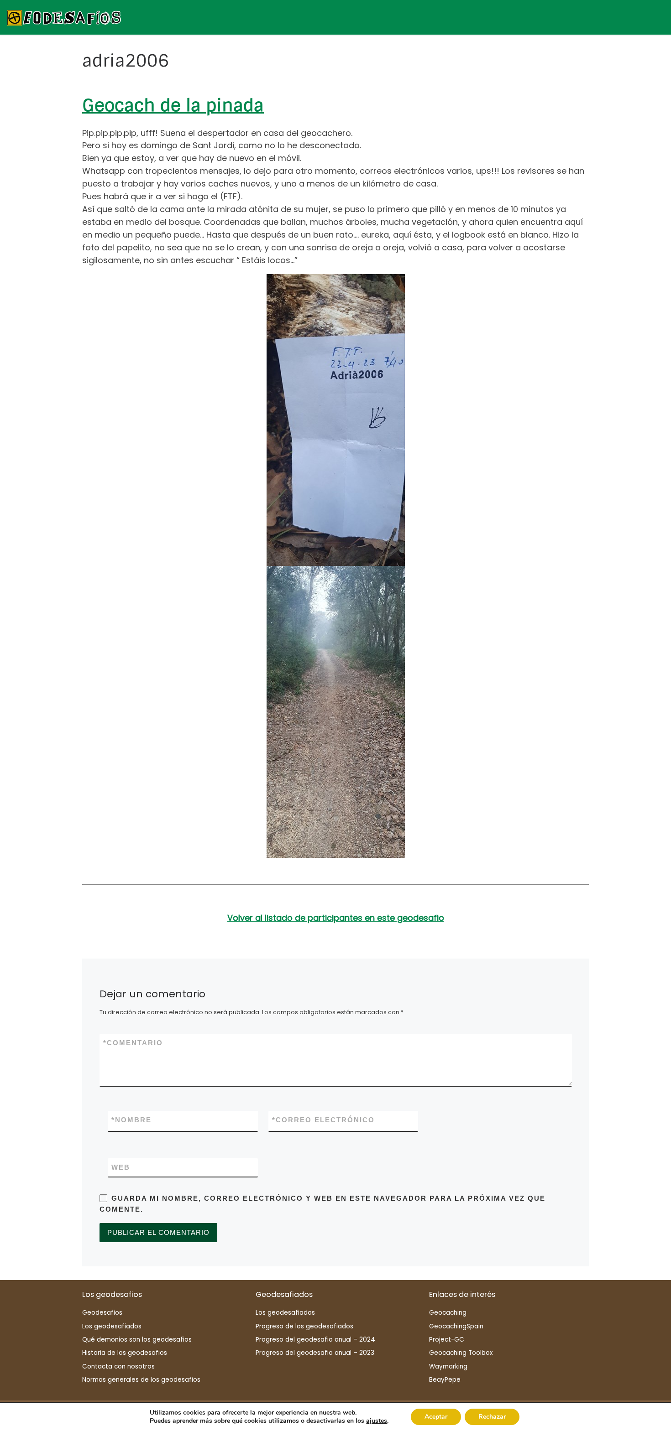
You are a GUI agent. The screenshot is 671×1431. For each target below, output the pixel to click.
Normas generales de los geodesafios (141, 1379)
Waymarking (448, 1366)
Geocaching (448, 1312)
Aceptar (436, 1416)
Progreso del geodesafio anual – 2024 (315, 1339)
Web (120, 1167)
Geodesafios (102, 1312)
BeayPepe (445, 1379)
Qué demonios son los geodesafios (137, 1339)
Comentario (133, 1043)
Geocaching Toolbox (461, 1352)
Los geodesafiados (112, 1326)
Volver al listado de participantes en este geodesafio (335, 917)
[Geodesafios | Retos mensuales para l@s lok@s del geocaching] (64, 16)
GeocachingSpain (456, 1326)
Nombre (131, 1120)
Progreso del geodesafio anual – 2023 (315, 1352)
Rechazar (492, 1416)
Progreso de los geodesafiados (304, 1326)
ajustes (376, 1421)
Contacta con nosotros (118, 1366)
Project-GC (446, 1339)
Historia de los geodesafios (124, 1352)
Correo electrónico (323, 1120)
